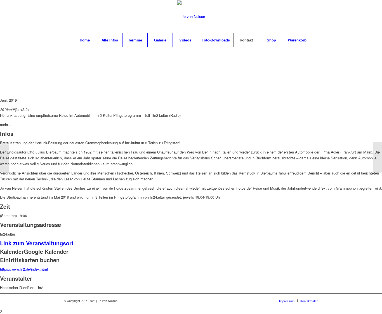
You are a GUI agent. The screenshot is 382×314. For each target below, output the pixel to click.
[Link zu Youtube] (314, 16)
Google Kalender (46, 251)
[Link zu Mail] (305, 16)
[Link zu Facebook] (297, 16)
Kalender (12, 251)
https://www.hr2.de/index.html (24, 269)
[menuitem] (84, 40)
